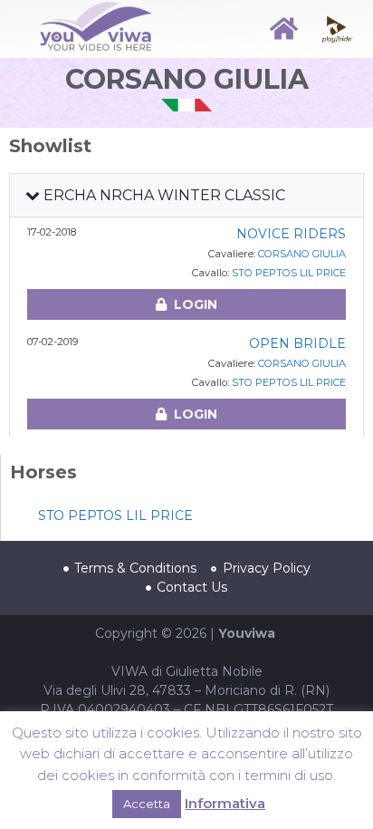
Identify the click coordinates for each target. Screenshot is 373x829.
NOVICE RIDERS (291, 234)
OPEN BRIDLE (297, 343)
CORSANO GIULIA (302, 253)
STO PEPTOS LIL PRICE (289, 272)
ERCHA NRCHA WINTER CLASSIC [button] (162, 195)
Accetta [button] (146, 803)
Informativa (225, 803)
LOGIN (195, 304)
